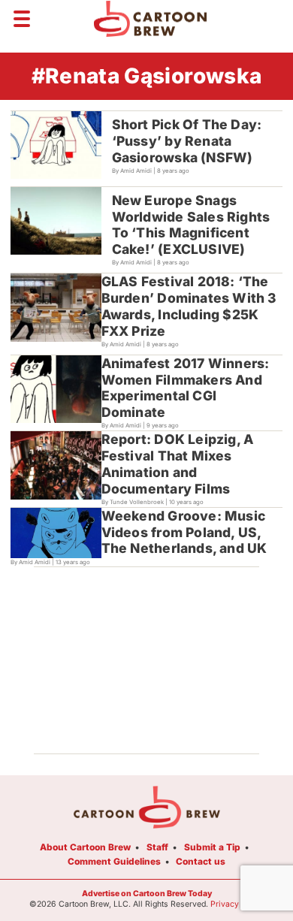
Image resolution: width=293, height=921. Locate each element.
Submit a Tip (212, 847)
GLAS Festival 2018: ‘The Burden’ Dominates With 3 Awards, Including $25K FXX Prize (189, 306)
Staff (157, 847)
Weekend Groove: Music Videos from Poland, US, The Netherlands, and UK (184, 532)
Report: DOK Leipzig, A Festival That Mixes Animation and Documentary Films (177, 464)
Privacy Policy (237, 904)
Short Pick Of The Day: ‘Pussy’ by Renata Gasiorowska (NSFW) (187, 140)
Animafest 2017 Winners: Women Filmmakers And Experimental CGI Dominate (185, 388)
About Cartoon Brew (85, 847)
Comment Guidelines (114, 861)
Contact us (200, 861)
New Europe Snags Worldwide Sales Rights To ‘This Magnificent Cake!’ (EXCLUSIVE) (191, 225)
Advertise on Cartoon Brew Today (147, 893)
